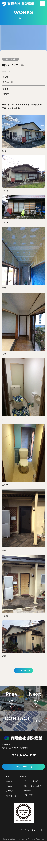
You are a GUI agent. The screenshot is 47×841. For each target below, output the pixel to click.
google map (21, 767)
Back (23, 671)
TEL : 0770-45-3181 (19, 755)
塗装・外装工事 (10, 59)
